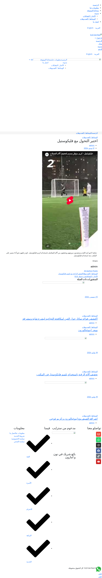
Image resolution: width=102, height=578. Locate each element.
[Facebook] (98, 450)
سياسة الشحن (19, 441)
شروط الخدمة (19, 436)
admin (91, 145)
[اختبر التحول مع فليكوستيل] (97, 263)
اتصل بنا (12, 433)
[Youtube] (98, 461)
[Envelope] (98, 434)
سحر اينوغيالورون (88, 330)
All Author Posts (91, 271)
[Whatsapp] (98, 439)
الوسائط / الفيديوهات (84, 133)
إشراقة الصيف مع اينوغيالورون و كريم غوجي (73, 418)
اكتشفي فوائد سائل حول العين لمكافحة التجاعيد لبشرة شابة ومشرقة (60, 318)
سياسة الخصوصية (18, 439)
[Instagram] (98, 445)
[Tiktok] (98, 456)
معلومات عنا (20, 433)
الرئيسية (95, 133)
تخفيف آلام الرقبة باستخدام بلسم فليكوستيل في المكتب (67, 374)
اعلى (100, 574)
